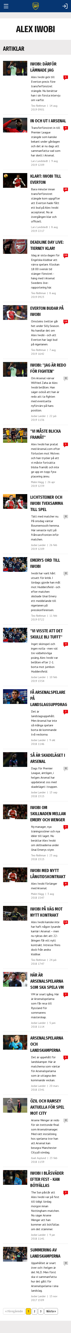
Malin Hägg (37, 482)
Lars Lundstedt (39, 161)
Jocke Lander (38, 416)
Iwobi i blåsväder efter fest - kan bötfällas (47, 1179)
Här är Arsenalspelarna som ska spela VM (47, 981)
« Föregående (14, 1311)
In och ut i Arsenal (48, 120)
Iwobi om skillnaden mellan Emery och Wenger (48, 813)
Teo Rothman (38, 105)
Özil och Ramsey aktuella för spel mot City (47, 1107)
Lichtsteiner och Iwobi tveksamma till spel (46, 503)
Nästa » (51, 1311)
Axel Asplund (38, 1158)
